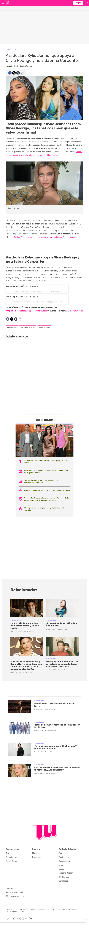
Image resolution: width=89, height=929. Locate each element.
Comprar (78, 3)
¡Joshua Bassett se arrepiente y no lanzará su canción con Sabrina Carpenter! (46, 237)
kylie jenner (12, 327)
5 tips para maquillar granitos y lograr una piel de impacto (45, 509)
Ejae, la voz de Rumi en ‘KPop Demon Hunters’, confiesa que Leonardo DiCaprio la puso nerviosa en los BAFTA (26, 665)
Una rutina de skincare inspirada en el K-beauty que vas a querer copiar (46, 471)
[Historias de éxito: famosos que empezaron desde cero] (19, 727)
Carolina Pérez (28, 631)
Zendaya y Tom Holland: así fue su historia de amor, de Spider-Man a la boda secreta (62, 664)
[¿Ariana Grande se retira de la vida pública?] (62, 608)
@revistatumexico (75, 311)
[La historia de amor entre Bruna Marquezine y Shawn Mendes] (26, 608)
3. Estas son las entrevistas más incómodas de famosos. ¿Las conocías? (57, 768)
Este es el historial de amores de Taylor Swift (55, 704)
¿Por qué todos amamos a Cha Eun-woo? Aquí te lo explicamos (55, 747)
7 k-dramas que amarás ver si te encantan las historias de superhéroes (44, 481)
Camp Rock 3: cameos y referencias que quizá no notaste (45, 461)
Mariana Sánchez (50, 709)
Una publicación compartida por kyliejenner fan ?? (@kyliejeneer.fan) (37, 291)
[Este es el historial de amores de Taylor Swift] (19, 706)
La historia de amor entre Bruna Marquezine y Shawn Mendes (24, 626)
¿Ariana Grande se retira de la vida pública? (61, 624)
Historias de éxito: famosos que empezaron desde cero (57, 726)
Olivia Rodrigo (44, 327)
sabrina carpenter (28, 327)
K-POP (12, 659)
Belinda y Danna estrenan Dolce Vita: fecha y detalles (47, 490)
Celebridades (11, 49)
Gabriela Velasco (26, 66)
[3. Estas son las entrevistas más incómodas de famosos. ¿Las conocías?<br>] (19, 770)
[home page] (7, 3)
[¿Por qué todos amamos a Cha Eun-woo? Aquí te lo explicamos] (19, 749)
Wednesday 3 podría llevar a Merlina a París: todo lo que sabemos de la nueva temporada (46, 499)
